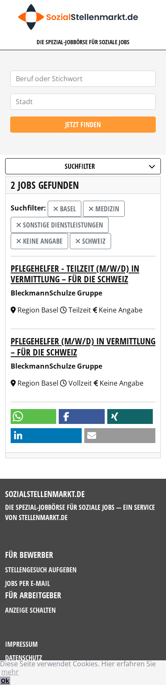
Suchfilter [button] (80, 166)
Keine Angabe (42, 241)
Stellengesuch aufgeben (41, 569)
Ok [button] (5, 680)
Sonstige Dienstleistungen (62, 225)
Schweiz (93, 241)
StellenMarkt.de (43, 517)
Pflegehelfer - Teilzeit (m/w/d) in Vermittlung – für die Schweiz (75, 273)
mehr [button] (10, 671)
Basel (67, 208)
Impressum (21, 644)
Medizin (106, 208)
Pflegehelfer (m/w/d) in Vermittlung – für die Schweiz (83, 346)
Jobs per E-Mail (27, 583)
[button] (33, 416)
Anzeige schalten (30, 610)
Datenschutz (23, 657)
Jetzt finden (83, 124)
